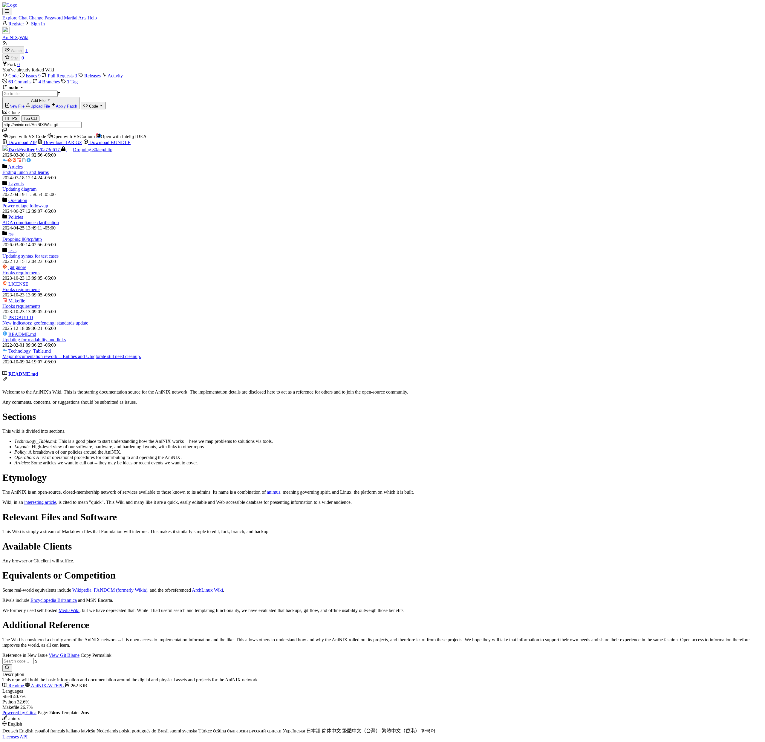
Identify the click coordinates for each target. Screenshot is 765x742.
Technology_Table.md (29, 351)
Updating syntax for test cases (30, 255)
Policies (15, 217)
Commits (20, 81)
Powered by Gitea (19, 712)
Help (92, 17)
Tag (72, 81)
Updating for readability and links (34, 339)
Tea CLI (30, 118)
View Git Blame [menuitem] (64, 655)
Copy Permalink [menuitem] (96, 655)
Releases (92, 75)
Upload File (40, 106)
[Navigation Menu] (7, 11)
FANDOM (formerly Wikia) (120, 590)
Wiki (23, 37)
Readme (16, 685)
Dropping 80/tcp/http (92, 149)
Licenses (10, 736)
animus (273, 492)
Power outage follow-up (25, 205)
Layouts (16, 183)
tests (12, 250)
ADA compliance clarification (30, 222)
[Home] (9, 4)
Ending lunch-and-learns (25, 172)
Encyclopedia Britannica (53, 600)
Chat (23, 17)
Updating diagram (19, 189)
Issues (33, 75)
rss (10, 233)
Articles (15, 166)
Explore (9, 17)
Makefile (16, 300)
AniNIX (10, 37)
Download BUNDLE (109, 142)
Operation (17, 200)
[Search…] (7, 668)
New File (18, 106)
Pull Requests (62, 75)
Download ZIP (21, 142)
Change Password (46, 17)
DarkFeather (21, 149)
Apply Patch (66, 106)
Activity (115, 75)
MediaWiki (69, 610)
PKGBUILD (20, 317)
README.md (22, 334)
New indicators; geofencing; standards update (45, 322)
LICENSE (18, 284)
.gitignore (17, 267)
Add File (43, 103)
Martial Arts (75, 17)
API (23, 736)
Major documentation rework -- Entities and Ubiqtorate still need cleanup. (71, 356)
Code (13, 75)
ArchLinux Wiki (207, 590)
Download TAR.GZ (62, 142)
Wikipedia (81, 590)
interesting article (40, 502)
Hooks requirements (21, 272)
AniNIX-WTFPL (47, 685)
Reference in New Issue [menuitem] (25, 655)
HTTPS (11, 118)
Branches (50, 81)
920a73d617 (48, 149)
